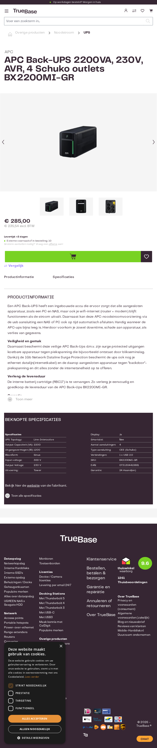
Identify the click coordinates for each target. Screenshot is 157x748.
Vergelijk (16, 265)
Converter (11, 641)
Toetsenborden (49, 563)
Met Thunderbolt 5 (52, 598)
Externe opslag (14, 577)
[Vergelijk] (135, 11)
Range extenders (15, 632)
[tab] (19, 278)
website (33, 485)
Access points (14, 618)
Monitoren (46, 558)
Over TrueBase (101, 615)
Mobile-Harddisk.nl (131, 630)
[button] (78, 496)
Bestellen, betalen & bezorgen (96, 573)
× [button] (60, 646)
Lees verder (32, 676)
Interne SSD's (13, 572)
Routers (9, 637)
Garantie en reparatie (98, 589)
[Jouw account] (126, 10)
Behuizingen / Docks (18, 582)
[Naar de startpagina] (24, 11)
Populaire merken (16, 591)
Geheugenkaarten (16, 587)
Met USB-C (47, 612)
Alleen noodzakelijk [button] (35, 729)
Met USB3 (46, 617)
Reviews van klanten (132, 626)
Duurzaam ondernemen (134, 634)
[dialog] (34, 693)
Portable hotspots (16, 622)
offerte (53, 244)
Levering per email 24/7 (55, 585)
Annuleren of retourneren (99, 603)
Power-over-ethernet (19, 627)
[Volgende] (154, 142)
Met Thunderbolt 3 (52, 607)
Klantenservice (102, 559)
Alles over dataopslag (19, 596)
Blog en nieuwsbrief (131, 622)
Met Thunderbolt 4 (52, 603)
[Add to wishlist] (146, 256)
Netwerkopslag (14, 563)
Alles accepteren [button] (34, 718)
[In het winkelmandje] (73, 256)
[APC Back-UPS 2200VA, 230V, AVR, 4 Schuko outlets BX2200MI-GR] (78, 142)
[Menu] (6, 11)
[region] (78, 154)
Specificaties (63, 277)
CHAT (145, 739)
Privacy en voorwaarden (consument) (127, 605)
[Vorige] (3, 142)
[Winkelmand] (150, 11)
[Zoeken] (148, 21)
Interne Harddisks (16, 568)
